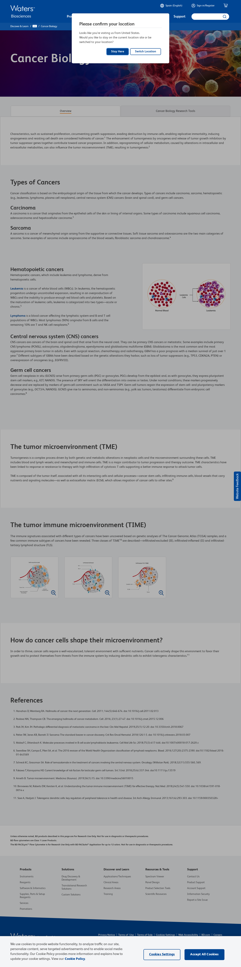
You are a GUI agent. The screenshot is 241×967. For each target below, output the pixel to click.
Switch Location (145, 51)
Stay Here (117, 51)
